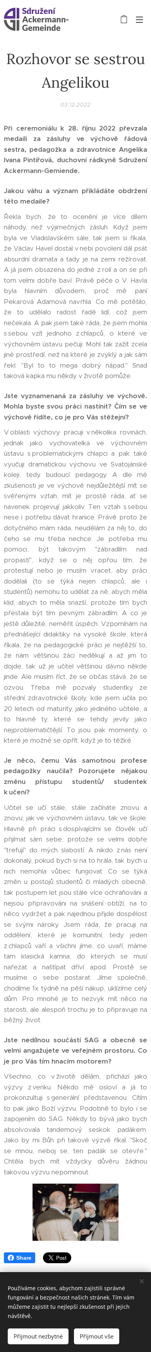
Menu (139, 19)
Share (23, 1258)
